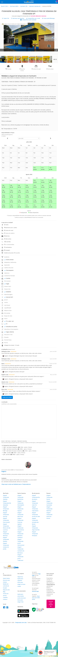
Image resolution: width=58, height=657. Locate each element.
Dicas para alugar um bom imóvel (21, 584)
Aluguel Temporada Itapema (20, 508)
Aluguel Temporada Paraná (49, 497)
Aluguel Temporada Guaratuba (49, 503)
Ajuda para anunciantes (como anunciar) (22, 596)
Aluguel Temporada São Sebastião (7, 503)
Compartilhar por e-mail (33, 18)
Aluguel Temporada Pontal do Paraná (49, 515)
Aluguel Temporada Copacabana (35, 508)
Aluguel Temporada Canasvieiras (21, 528)
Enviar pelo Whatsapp (49, 18)
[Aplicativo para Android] (23, 612)
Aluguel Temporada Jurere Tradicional (20, 557)
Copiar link (6, 18)
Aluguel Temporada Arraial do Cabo (36, 514)
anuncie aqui (35, 591)
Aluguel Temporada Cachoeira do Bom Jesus (21, 550)
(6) (34, 6)
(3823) (14, 6)
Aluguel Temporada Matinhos (49, 508)
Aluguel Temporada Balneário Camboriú (20, 534)
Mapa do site (6, 589)
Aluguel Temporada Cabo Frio (35, 503)
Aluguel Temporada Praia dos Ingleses (20, 521)
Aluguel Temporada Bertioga (6, 508)
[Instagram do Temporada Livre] (7, 607)
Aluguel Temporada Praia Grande (6, 520)
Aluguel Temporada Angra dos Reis (36, 528)
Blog (4, 591)
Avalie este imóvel (7, 397)
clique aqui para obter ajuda (36, 597)
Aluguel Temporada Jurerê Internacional (21, 542)
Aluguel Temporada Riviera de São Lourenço (6, 527)
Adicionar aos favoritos (18, 18)
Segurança (20, 576)
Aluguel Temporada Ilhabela (6, 539)
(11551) (4, 6)
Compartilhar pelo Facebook (29, 19)
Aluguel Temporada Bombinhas (20, 497)
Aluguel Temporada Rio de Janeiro (36, 497)
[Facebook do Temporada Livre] (4, 607)
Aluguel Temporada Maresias (6, 533)
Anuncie (51, 603)
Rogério (4, 471)
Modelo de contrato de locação (6, 586)
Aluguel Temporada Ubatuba (6, 497)
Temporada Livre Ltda (21, 622)
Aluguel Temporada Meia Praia (20, 514)
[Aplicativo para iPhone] (23, 617)
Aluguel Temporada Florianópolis (21, 503)
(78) (23, 6)
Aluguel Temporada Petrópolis (35, 533)
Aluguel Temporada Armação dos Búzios (35, 521)
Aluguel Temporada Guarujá (6, 514)
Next (55, 39)
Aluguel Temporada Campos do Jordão (6, 546)
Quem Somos (6, 578)
